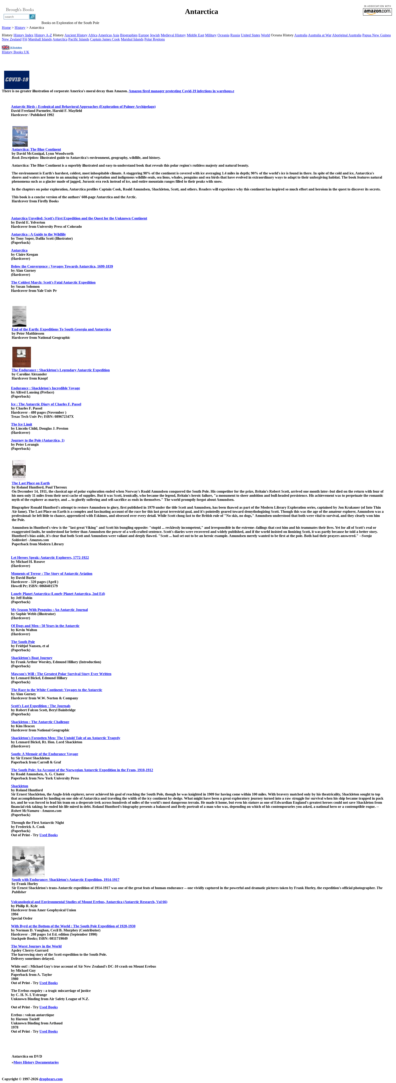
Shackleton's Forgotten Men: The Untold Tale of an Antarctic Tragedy (65, 738)
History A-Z (43, 35)
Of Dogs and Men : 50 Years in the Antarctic (45, 626)
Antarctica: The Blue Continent (36, 149)
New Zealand (12, 39)
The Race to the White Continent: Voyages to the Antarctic (56, 690)
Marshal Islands (132, 39)
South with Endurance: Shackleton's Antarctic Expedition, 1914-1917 (65, 880)
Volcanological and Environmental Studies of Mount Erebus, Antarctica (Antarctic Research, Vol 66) (89, 902)
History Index (23, 35)
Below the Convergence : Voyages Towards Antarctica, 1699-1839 (62, 266)
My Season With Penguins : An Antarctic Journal (49, 610)
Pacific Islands (78, 39)
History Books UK (15, 52)
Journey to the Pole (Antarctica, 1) (37, 440)
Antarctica (59, 39)
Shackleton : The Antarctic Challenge (40, 722)
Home (6, 28)
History (20, 28)
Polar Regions (154, 39)
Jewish (155, 35)
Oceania (223, 35)
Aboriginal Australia (346, 35)
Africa (92, 35)
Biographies (129, 35)
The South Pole (23, 642)
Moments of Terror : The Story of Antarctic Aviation (51, 573)
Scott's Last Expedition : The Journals (40, 706)
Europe (143, 35)
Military (211, 35)
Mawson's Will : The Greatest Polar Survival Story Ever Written (61, 674)
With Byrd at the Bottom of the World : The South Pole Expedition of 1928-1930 (73, 926)
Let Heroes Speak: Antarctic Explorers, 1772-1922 (50, 557)
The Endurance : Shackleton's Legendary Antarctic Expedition (61, 370)
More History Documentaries (36, 1062)
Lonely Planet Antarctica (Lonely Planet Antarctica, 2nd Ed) (58, 594)
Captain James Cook (105, 39)
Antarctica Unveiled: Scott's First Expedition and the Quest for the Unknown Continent (79, 218)
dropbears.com (51, 1079)
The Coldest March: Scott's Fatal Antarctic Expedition (53, 282)
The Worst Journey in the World (36, 946)
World (265, 35)
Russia (235, 35)
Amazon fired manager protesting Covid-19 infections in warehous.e (181, 91)
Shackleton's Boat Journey (31, 658)
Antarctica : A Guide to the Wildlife (38, 234)
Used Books (48, 835)
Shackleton (19, 786)
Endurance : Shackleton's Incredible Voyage (45, 388)
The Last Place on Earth (31, 483)
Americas (105, 35)
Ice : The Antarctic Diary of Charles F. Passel (46, 404)
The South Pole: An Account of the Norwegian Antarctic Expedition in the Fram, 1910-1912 (82, 770)
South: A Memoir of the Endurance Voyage (44, 754)
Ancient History (76, 35)
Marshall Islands (40, 39)
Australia (300, 35)
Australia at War (319, 35)
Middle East (195, 35)
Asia (116, 35)
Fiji (24, 39)
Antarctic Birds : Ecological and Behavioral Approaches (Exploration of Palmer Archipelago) (83, 107)
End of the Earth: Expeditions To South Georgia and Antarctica (61, 329)
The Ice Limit (21, 424)
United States (250, 35)
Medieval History (173, 35)
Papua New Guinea (376, 35)
